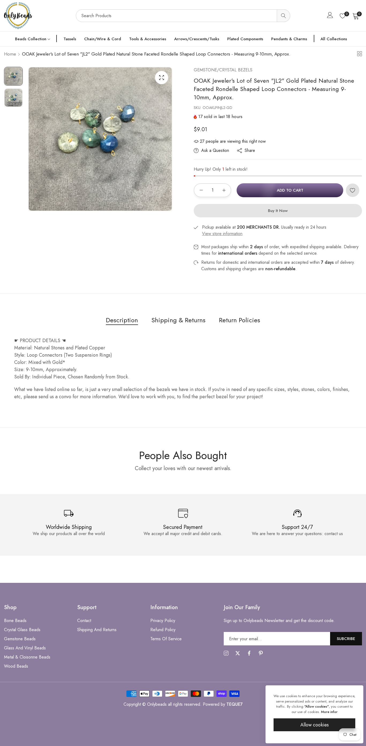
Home (10, 54)
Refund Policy (162, 630)
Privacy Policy (162, 620)
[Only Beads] (37, 15)
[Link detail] (226, 653)
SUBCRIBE (346, 638)
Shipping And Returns (97, 630)
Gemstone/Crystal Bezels (223, 70)
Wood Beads (16, 666)
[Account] (330, 16)
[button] (352, 190)
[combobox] (183, 15)
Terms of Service (166, 639)
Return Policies (239, 320)
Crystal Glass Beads (22, 630)
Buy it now (278, 211)
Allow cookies (314, 724)
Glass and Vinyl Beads (25, 648)
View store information (222, 234)
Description (122, 320)
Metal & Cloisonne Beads (27, 657)
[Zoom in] (161, 77)
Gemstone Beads (20, 639)
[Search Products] (283, 15)
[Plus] (224, 190)
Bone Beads (15, 620)
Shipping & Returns (178, 320)
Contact (84, 620)
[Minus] (201, 190)
